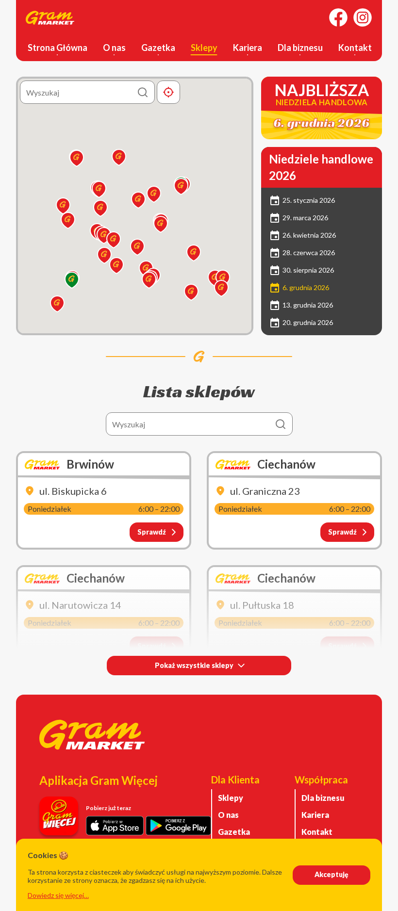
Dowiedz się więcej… (58, 895)
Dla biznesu (300, 47)
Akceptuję (331, 874)
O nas (114, 47)
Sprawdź (151, 532)
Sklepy (204, 47)
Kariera (247, 47)
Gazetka (158, 47)
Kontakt (355, 47)
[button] (191, 292)
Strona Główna (57, 47)
